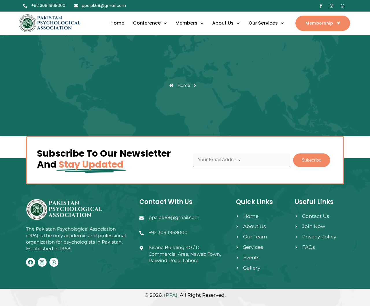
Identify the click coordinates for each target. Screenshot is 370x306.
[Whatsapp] (53, 262)
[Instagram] (42, 262)
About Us (223, 23)
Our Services (263, 23)
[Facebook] (30, 262)
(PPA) (170, 295)
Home (117, 23)
